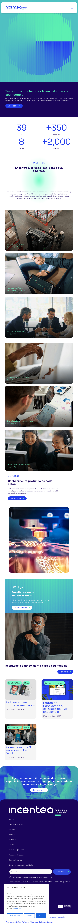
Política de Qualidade (16, 850)
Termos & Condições (45, 877)
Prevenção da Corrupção (17, 855)
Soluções (12, 830)
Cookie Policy (17, 908)
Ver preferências (15, 915)
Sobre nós (12, 819)
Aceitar (40, 915)
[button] (72, 8)
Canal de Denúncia (15, 860)
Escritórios (12, 840)
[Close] (46, 886)
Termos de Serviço (59, 882)
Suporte (11, 845)
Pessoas (12, 835)
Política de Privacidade (27, 877)
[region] (26, 902)
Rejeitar (29, 915)
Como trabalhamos (16, 825)
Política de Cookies (46, 922)
